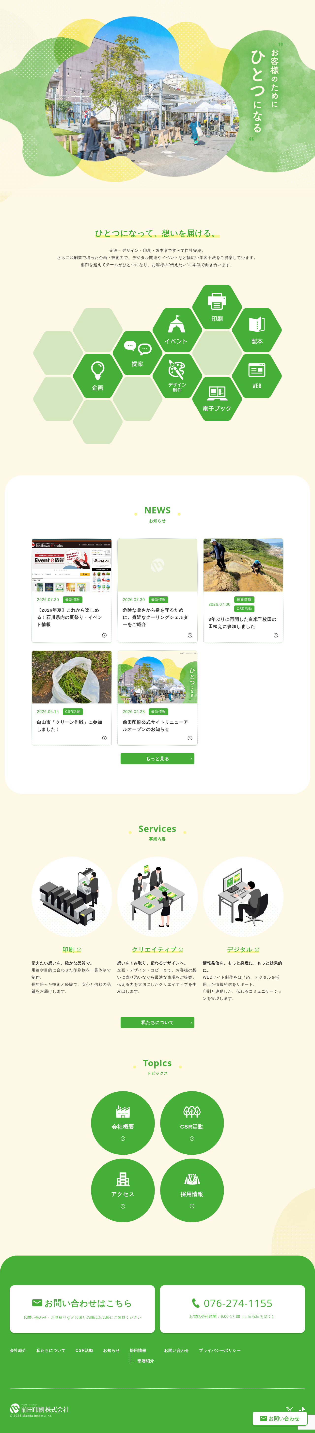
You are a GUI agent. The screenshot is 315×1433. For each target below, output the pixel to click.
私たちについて (157, 1022)
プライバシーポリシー (220, 1350)
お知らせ (111, 1350)
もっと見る (157, 758)
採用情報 (138, 1350)
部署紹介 (146, 1361)
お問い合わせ (176, 1350)
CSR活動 (84, 1350)
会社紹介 (18, 1350)
